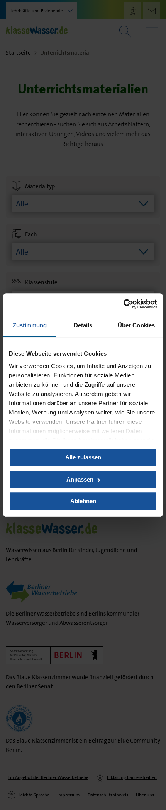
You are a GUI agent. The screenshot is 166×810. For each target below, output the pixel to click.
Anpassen (79, 479)
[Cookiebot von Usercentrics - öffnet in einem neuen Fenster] (123, 304)
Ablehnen (83, 501)
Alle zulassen (83, 457)
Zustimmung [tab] (30, 325)
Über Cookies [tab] (136, 325)
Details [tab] (83, 325)
